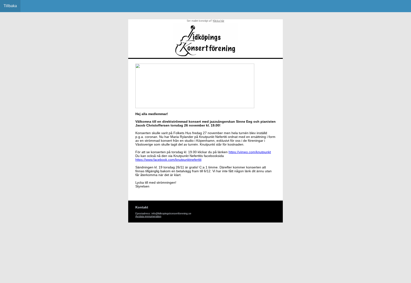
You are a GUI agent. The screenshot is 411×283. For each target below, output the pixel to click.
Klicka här (218, 20)
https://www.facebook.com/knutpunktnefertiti (168, 160)
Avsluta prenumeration (148, 216)
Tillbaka (10, 6)
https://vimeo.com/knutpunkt (250, 152)
